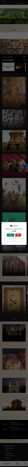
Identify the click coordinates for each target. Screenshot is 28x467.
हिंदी (18, 235)
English (10, 235)
